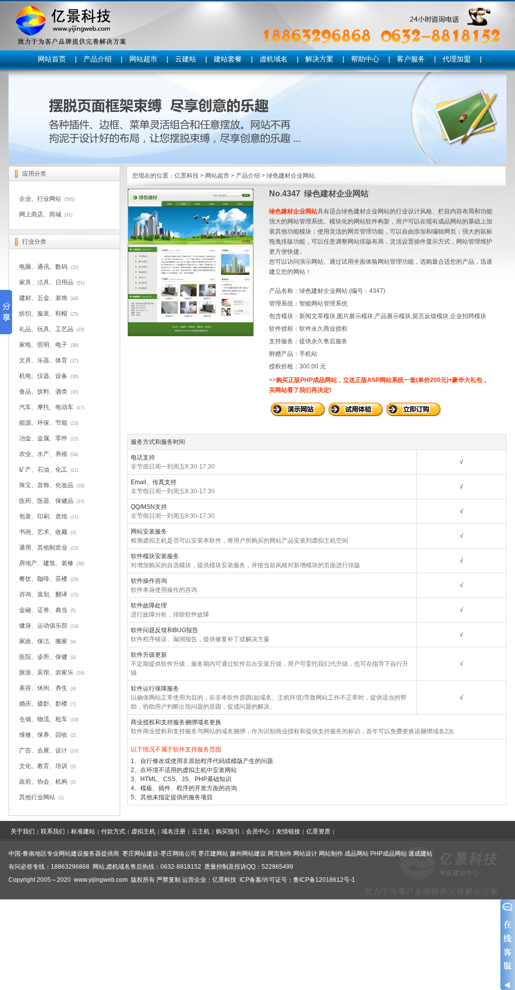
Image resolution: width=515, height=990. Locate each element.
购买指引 (228, 831)
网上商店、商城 (40, 214)
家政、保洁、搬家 (43, 641)
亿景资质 (318, 831)
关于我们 (23, 831)
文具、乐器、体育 (43, 360)
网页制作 (280, 853)
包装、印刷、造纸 (43, 516)
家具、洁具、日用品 (46, 282)
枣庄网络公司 (178, 853)
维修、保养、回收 (43, 734)
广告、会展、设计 (43, 750)
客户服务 (411, 59)
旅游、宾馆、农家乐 (46, 672)
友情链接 (288, 831)
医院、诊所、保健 (43, 656)
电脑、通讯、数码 (43, 266)
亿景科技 (187, 175)
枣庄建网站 (213, 853)
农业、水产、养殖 (43, 454)
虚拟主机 (143, 831)
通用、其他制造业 (43, 547)
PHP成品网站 (388, 853)
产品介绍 (97, 59)
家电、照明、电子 (43, 344)
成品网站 (357, 853)
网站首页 (52, 59)
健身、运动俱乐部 (43, 625)
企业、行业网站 (40, 198)
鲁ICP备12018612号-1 (324, 879)
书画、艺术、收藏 (43, 532)
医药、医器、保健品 (46, 500)
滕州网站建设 (248, 853)
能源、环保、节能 (43, 422)
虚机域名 (274, 59)
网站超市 (143, 59)
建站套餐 (228, 59)
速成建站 (420, 853)
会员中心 (258, 831)
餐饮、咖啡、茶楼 (43, 578)
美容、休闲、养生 (43, 688)
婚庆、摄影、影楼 (43, 703)
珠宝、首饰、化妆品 (46, 485)
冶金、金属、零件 (43, 438)
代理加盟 (457, 59)
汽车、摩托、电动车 (46, 407)
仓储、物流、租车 (43, 719)
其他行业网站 (37, 797)
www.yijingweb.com (101, 879)
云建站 (185, 59)
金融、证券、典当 (43, 610)
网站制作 (331, 853)
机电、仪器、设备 (43, 375)
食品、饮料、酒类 (43, 391)
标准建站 (83, 831)
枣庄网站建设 (140, 853)
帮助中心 (365, 59)
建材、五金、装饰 (43, 297)
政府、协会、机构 (43, 781)
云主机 (201, 831)
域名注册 (173, 831)
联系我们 (53, 831)
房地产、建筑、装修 (46, 563)
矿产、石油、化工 (43, 469)
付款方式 (113, 831)
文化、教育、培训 (43, 766)
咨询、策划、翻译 (43, 594)
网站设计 (305, 853)
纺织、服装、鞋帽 (43, 313)
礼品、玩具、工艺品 (46, 329)
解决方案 (319, 59)
